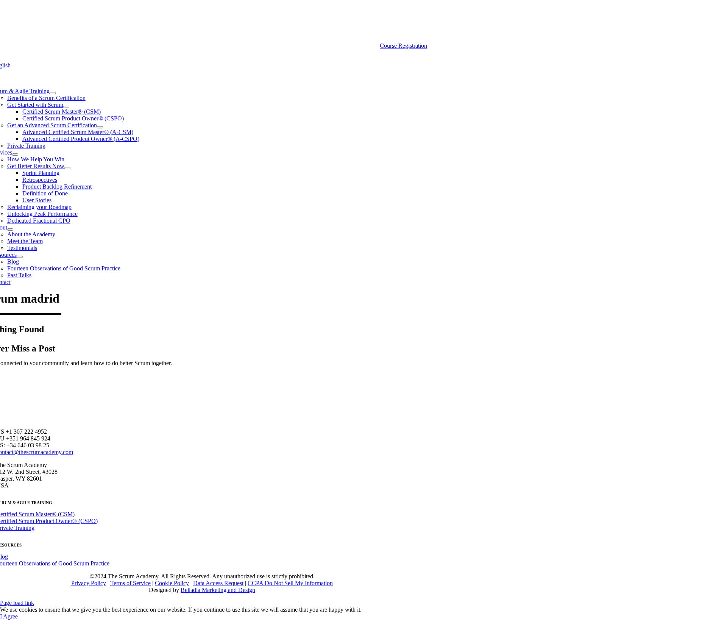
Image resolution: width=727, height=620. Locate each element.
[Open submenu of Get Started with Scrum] (66, 107)
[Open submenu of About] (10, 229)
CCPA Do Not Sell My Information (290, 583)
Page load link (17, 603)
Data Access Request (218, 583)
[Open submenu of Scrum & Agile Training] (53, 93)
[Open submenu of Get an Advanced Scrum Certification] (100, 127)
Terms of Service (130, 583)
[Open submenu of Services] (15, 154)
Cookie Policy (172, 583)
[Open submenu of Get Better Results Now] (67, 168)
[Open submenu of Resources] (20, 257)
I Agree (9, 616)
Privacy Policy (88, 583)
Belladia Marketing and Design (218, 590)
